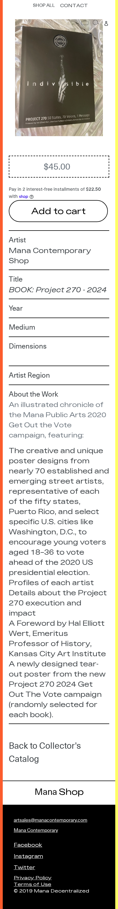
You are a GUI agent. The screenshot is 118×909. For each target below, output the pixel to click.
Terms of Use (32, 884)
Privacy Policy (33, 877)
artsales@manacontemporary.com (50, 820)
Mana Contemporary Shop (50, 255)
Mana (59, 791)
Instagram (28, 856)
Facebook (28, 844)
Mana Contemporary (36, 830)
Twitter (24, 867)
